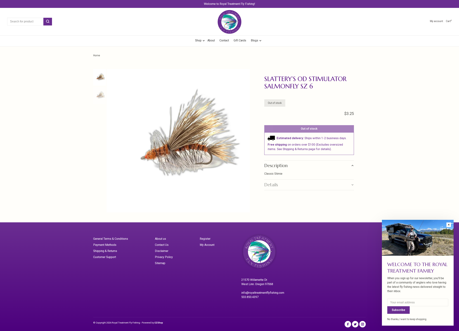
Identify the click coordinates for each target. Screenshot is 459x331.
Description (276, 165)
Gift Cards (240, 40)
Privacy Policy (164, 257)
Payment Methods (104, 245)
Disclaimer (161, 251)
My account (436, 21)
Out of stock (309, 128)
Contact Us (162, 245)
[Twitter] (355, 324)
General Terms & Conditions (110, 238)
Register (205, 238)
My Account (207, 245)
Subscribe (398, 310)
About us (160, 238)
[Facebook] (348, 324)
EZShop (159, 322)
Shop (198, 40)
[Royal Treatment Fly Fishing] (263, 253)
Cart (449, 21)
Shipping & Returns (105, 251)
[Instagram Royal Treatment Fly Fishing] (362, 324)
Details (271, 185)
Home (96, 55)
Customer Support (104, 257)
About (211, 40)
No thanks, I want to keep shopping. (407, 319)
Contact (224, 40)
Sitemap (160, 263)
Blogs (254, 40)
